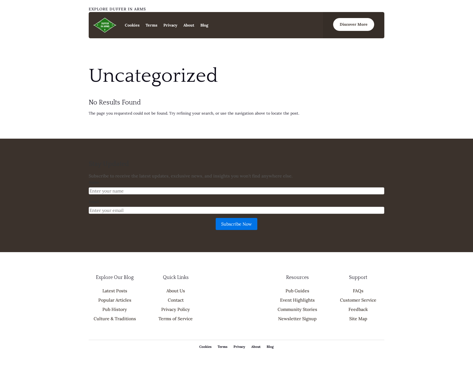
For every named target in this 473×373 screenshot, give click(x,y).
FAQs (358, 290)
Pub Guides (297, 290)
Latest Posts (114, 290)
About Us (175, 290)
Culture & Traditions (115, 318)
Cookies (132, 25)
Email (94, 201)
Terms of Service (175, 318)
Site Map (358, 318)
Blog (204, 25)
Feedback (358, 309)
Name (94, 182)
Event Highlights (297, 300)
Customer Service (358, 300)
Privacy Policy (175, 309)
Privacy (170, 25)
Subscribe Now (236, 224)
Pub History (114, 309)
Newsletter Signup (297, 318)
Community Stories (297, 309)
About (188, 25)
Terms (151, 25)
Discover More (354, 24)
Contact (176, 300)
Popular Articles (114, 300)
